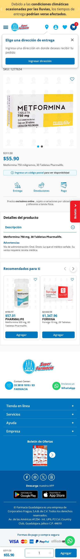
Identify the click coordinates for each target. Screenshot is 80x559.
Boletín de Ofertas (40, 441)
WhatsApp (68, 388)
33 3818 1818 (22, 385)
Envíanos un (67, 383)
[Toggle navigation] (5, 26)
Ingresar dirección (40, 61)
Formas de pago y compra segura (38, 535)
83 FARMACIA (24, 387)
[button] (47, 27)
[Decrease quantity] (28, 553)
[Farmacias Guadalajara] (25, 27)
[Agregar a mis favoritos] (35, 279)
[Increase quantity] (50, 553)
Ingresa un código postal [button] (29, 172)
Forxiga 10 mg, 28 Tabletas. (56, 322)
